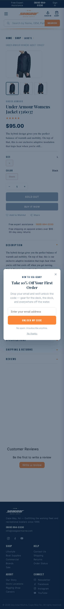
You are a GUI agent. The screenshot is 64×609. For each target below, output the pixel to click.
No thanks (32, 333)
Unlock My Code (32, 320)
